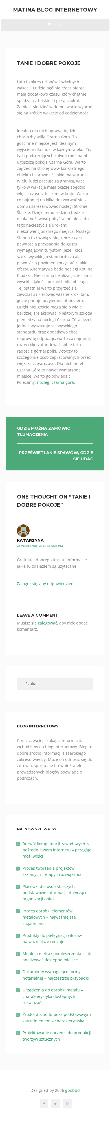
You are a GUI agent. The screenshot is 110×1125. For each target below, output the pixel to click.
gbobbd (72, 1090)
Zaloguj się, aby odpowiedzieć (45, 583)
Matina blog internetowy (55, 9)
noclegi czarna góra (55, 382)
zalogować (47, 623)
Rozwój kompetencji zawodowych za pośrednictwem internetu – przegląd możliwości (57, 850)
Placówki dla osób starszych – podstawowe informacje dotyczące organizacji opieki (55, 893)
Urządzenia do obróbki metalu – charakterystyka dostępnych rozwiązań (53, 996)
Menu (54, 27)
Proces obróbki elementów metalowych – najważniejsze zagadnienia (49, 917)
